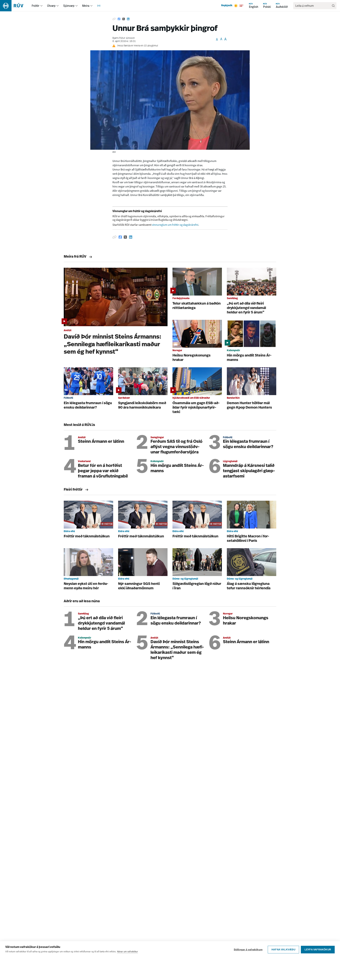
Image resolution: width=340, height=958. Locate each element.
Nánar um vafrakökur (127, 951)
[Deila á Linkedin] (128, 19)
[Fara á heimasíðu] (15, 5)
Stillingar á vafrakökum (248, 949)
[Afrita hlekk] (114, 19)
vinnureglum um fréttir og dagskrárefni (175, 225)
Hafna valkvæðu (283, 949)
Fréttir (35, 5)
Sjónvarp (68, 5)
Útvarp (51, 5)
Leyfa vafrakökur (318, 949)
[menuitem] (41, 5)
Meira (85, 5)
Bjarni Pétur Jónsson (123, 38)
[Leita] (333, 5)
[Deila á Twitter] (123, 19)
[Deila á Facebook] (119, 19)
